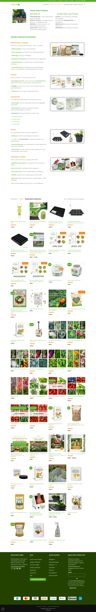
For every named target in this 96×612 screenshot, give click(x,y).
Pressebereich (53, 573)
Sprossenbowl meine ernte (55, 280)
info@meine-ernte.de (16, 561)
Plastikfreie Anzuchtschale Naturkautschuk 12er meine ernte (76, 222)
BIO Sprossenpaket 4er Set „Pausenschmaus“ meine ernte (18, 281)
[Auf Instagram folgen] (14, 568)
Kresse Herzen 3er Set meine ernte (76, 309)
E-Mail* (70, 572)
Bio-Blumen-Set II (15, 396)
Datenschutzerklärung (53, 606)
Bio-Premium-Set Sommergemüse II (19, 423)
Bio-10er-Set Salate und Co (55, 369)
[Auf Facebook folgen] (12, 568)
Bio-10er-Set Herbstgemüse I (56, 340)
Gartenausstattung (35, 567)
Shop (21, 199)
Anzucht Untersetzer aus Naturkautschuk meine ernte (56, 222)
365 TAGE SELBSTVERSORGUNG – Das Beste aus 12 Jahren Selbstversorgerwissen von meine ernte (19, 311)
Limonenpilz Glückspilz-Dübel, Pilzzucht (75, 484)
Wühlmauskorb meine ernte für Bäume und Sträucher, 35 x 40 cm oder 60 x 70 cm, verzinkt (38, 252)
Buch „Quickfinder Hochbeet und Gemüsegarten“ (57, 309)
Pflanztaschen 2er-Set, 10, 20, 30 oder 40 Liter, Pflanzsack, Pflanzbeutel (56, 514)
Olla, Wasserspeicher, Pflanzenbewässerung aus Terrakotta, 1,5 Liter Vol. (36, 514)
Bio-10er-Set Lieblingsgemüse (37, 369)
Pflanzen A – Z (53, 565)
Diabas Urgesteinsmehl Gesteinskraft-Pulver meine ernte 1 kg (76, 425)
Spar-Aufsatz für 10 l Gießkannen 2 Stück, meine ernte (38, 222)
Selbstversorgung (54, 562)
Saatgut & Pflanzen (35, 562)
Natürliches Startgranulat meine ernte (19, 513)
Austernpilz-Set (40, 81)
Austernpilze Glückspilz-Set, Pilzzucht (17, 341)
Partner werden (53, 575)
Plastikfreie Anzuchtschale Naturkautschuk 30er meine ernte (19, 251)
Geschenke (33, 570)
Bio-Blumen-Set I (72, 369)
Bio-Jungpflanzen (68, 4)
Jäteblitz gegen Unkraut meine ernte (18, 222)
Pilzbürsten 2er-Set (72, 512)
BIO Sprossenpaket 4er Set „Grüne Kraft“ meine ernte (57, 251)
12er (12, 139)
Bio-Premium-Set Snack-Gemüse (57, 396)
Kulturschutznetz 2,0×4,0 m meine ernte (57, 484)
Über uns (81, 4)
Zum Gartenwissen (52, 0)
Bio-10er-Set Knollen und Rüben (18, 369)
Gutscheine (33, 573)
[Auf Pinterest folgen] (17, 568)
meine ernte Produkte (56, 4)
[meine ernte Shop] (15, 4)
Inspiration (52, 567)
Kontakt (66, 0)
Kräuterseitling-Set (30, 81)
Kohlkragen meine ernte (17, 483)
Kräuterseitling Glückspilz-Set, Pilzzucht (37, 484)
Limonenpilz (26, 86)
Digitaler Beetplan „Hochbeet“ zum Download (38, 454)
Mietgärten (46, 4)
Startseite (14, 199)
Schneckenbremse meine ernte (18, 540)
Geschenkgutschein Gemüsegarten (76, 453)
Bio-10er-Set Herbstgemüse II (75, 340)
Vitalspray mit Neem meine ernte (57, 540)
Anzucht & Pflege (34, 565)
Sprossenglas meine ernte (74, 280)
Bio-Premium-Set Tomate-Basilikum (38, 423)
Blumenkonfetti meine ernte (37, 309)
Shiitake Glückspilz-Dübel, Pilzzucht (38, 540)
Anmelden (72, 588)
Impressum (39, 606)
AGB (31, 575)
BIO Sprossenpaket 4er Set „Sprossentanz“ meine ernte (37, 281)
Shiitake (19, 86)
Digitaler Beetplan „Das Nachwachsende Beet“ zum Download (17, 455)
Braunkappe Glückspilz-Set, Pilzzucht (55, 424)
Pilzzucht (75, 4)
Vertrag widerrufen (38, 579)
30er (18, 139)
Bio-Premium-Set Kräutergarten (37, 396)
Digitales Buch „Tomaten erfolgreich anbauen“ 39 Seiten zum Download (57, 455)
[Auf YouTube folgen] (20, 568)
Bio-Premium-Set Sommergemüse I (76, 396)
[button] (71, 1)
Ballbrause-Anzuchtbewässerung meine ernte (38, 341)
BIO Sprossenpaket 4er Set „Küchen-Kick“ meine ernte (74, 251)
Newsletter (60, 0)
